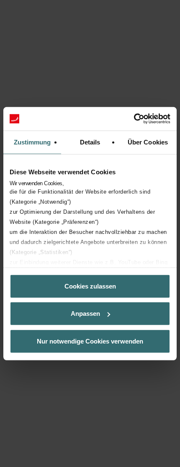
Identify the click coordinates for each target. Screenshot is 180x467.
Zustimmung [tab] (32, 141)
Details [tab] (90, 141)
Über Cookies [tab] (148, 141)
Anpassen (85, 313)
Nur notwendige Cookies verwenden (90, 340)
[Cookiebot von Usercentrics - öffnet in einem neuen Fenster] (133, 118)
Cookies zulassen (90, 285)
